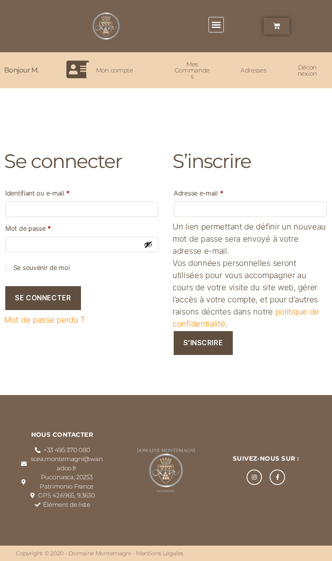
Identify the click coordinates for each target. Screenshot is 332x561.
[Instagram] (254, 477)
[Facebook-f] (277, 477)
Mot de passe (44, 227)
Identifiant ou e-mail (53, 192)
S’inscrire (203, 343)
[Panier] (277, 26)
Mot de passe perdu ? (44, 320)
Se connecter (43, 298)
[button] (216, 24)
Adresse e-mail (214, 192)
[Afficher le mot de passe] (148, 244)
